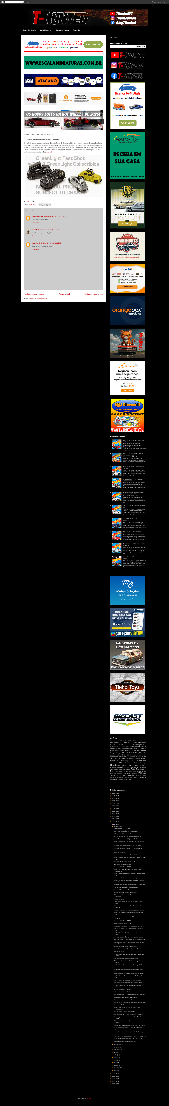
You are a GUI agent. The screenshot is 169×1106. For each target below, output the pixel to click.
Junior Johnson (37, 216)
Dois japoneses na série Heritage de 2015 (126, 887)
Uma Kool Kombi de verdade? (123, 889)
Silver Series (137, 771)
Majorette (128, 761)
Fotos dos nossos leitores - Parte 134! (125, 997)
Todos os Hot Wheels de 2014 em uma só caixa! (128, 992)
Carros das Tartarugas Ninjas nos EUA (125, 839)
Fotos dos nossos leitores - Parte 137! (125, 855)
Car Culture (122, 743)
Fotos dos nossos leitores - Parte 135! (125, 946)
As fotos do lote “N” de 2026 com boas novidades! (133, 479)
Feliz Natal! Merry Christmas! (122, 864)
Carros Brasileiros (139, 743)
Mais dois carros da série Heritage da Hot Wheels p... (130, 939)
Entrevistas (129, 748)
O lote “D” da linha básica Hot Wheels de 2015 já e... (130, 1036)
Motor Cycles (133, 763)
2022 (114, 803)
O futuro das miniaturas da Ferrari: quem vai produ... (129, 1025)
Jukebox (131, 758)
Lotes (112, 760)
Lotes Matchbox (45, 30)
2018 (114, 814)
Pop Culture (133, 765)
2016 (114, 819)
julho (115, 1055)
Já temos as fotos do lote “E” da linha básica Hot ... (129, 1014)
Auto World (132, 741)
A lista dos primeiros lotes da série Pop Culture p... (129, 878)
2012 (114, 1076)
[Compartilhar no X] (45, 204)
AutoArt (139, 741)
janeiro (116, 1070)
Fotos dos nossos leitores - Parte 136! (125, 892)
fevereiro (117, 1067)
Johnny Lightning (121, 758)
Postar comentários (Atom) (38, 298)
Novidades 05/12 (119, 1005)
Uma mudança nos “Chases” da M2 (124, 1011)
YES (124, 779)
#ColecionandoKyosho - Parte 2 (123, 923)
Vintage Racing (115, 779)
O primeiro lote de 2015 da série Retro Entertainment (130, 949)
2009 (114, 1084)
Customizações (134, 747)
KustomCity (137, 758)
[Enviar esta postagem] (32, 201)
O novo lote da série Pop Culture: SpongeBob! (128, 982)
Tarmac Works (115, 775)
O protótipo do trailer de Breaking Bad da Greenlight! (130, 1002)
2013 (114, 1073)
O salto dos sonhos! (120, 852)
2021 (114, 806)
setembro (117, 1049)
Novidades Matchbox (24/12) (122, 867)
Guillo (144, 753)
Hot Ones (133, 755)
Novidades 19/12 (119, 899)
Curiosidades (124, 747)
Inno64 (144, 756)
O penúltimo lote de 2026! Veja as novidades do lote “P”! (133, 493)
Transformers (119, 777)
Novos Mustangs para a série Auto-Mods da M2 (128, 1038)
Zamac (128, 779)
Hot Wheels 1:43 (140, 755)
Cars (111, 745)
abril (115, 1062)
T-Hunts (142, 773)
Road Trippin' (119, 771)
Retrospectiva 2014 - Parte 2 (122, 828)
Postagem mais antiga (93, 294)
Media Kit (76, 30)
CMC (120, 745)
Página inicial (64, 294)
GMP (128, 753)
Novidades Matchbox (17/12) (122, 921)
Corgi (117, 746)
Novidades (115, 765)
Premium (142, 765)
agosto (116, 1052)
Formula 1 (128, 750)
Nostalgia (143, 763)
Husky (139, 756)
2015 (114, 821)
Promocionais (124, 767)
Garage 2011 (120, 753)
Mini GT (123, 763)
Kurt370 (34, 230)
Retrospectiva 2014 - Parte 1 (122, 833)
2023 (114, 801)
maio (115, 1060)
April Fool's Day (123, 741)
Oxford (124, 765)
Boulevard (114, 743)
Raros (120, 769)
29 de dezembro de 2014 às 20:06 (50, 243)
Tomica (138, 775)
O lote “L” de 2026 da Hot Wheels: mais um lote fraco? (133, 454)
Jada (111, 758)
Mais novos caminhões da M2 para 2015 (126, 831)
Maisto (123, 761)
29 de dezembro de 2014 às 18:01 (49, 230)
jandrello (35, 243)
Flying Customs (119, 750)
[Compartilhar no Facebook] (47, 204)
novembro (117, 1044)
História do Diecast (62, 30)
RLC (112, 771)
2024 (114, 798)
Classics (116, 745)
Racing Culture (114, 769)
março (116, 1065)
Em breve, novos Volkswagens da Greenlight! (127, 845)
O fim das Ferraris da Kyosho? (123, 999)
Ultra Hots (133, 777)
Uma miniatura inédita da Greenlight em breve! (128, 980)
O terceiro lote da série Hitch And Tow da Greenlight (129, 884)
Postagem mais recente (34, 294)
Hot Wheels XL (133, 756)
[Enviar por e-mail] (40, 204)
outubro (116, 1047)
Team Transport (128, 775)
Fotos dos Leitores (139, 750)
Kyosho (143, 758)
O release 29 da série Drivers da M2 (124, 861)
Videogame (142, 777)
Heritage (112, 755)
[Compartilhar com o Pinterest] (50, 204)
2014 (114, 824)
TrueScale (126, 777)
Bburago (143, 741)
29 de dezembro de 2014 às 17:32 (55, 216)
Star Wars (127, 773)
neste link (49, 152)
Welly (121, 779)
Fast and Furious (140, 749)
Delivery (112, 748)
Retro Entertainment (138, 769)
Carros (130, 743)
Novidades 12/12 (119, 951)
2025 (114, 795)
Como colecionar (127, 745)
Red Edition (126, 769)
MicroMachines (113, 763)
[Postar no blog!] (42, 204)
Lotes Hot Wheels (29, 30)
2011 (114, 1078)
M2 (117, 760)
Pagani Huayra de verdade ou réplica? (125, 1041)
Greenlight (32, 204)
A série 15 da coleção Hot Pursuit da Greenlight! (128, 937)
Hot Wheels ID (123, 756)
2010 (114, 1081)
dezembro (117, 826)
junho (116, 1057)
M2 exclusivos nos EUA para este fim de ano (127, 836)
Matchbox (141, 760)
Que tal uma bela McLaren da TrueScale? (126, 958)
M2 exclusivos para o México (122, 989)
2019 (114, 811)
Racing (132, 767)
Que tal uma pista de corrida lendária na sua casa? (129, 994)
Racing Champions (140, 767)
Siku (130, 771)
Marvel (134, 761)
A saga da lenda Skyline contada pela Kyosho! (128, 926)
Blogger (88, 1098)
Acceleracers (113, 741)
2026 (114, 793)
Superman (134, 773)
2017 (114, 816)
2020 (114, 808)
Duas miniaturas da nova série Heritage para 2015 (129, 973)
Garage (112, 753)
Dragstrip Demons (121, 748)
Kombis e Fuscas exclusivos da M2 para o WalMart (129, 910)
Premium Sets (114, 767)
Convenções (137, 745)
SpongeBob (119, 773)
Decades (143, 746)
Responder (35, 223)
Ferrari (112, 750)
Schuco (126, 771)
